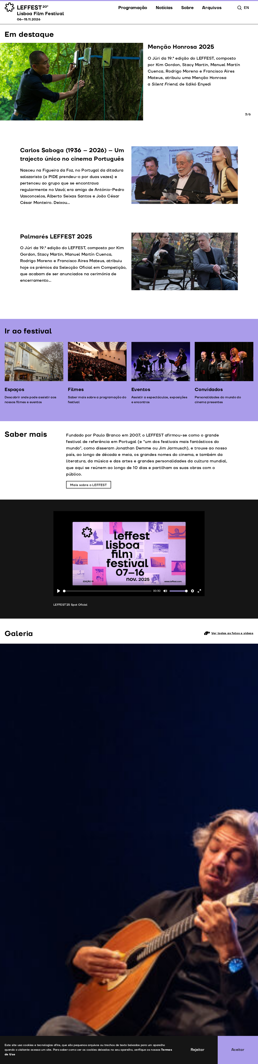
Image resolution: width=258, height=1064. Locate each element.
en (246, 7)
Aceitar (237, 1049)
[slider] (107, 591)
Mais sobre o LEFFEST (88, 485)
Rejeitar (198, 1049)
